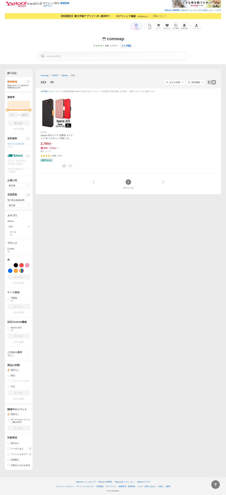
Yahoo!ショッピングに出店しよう (197, 10)
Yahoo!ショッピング (85, 482)
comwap (45, 75)
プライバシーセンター (85, 486)
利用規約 (100, 486)
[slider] (7, 110)
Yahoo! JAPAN (172, 10)
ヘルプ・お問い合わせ (146, 486)
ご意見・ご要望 (163, 486)
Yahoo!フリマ (143, 482)
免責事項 (122, 486)
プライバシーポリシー (65, 486)
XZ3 (43, 82)
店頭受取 (12, 194)
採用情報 (131, 486)
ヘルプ (218, 10)
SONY (55, 75)
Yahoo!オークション (124, 482)
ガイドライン (111, 486)
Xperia (64, 75)
